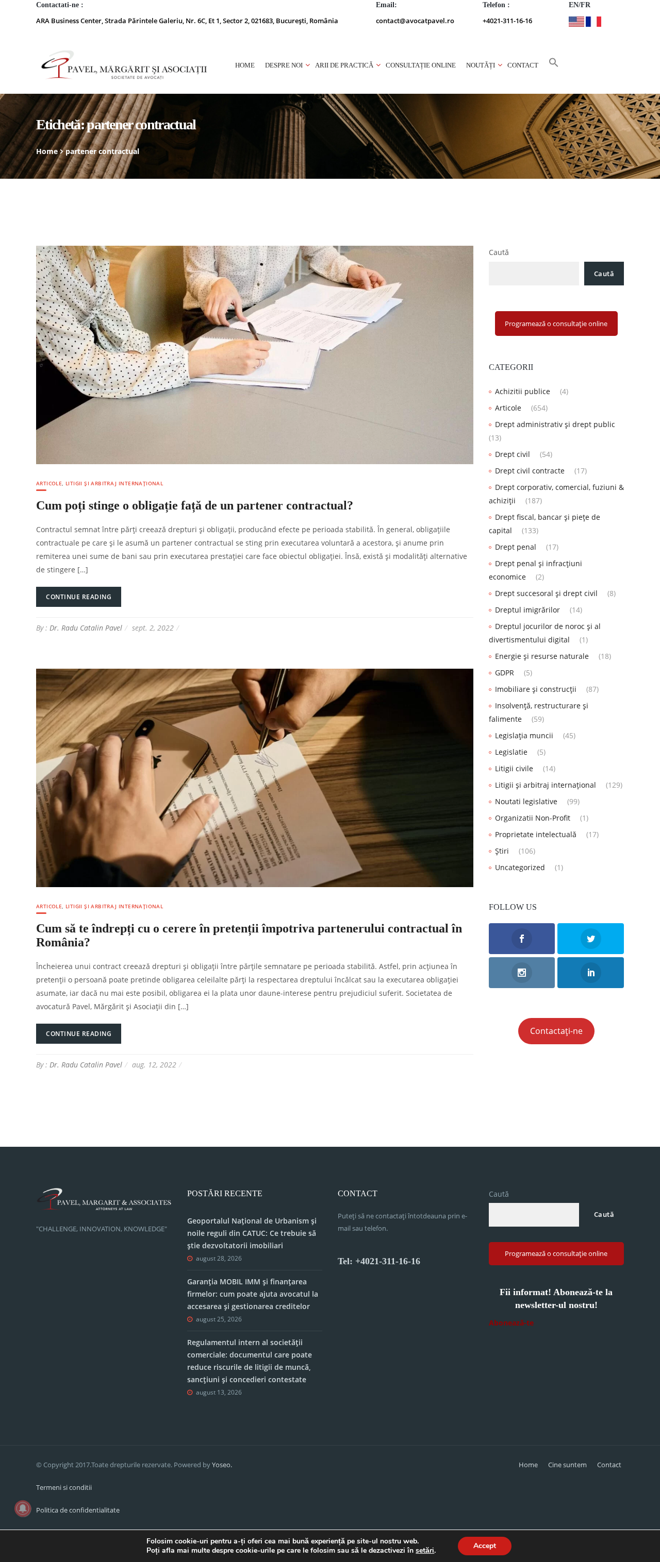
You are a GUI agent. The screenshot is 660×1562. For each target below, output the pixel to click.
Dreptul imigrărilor (527, 610)
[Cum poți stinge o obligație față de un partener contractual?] (254, 354)
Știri (502, 851)
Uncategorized (520, 867)
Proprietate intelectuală (535, 834)
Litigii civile (514, 768)
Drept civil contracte (530, 471)
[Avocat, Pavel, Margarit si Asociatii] (124, 65)
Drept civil (512, 454)
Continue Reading (78, 596)
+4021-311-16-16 (507, 20)
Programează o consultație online (556, 323)
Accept (484, 1546)
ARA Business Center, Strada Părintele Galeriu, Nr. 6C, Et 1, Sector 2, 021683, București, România (187, 20)
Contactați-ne (556, 1031)
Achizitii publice (522, 391)
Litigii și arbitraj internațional (114, 483)
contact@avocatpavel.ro (415, 20)
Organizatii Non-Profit (532, 818)
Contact (522, 65)
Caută (499, 252)
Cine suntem (567, 1464)
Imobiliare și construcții (535, 689)
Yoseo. (222, 1464)
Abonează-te (511, 1323)
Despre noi (284, 65)
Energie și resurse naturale (542, 656)
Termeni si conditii (64, 1487)
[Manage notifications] (22, 1508)
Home (245, 65)
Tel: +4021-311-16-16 (379, 1261)
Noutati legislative (526, 801)
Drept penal (515, 547)
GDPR (504, 672)
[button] (553, 65)
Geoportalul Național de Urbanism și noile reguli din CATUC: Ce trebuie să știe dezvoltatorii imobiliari (252, 1233)
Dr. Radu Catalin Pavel (86, 628)
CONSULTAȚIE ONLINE (421, 65)
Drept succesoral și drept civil (546, 593)
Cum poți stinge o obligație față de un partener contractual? (194, 505)
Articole (49, 483)
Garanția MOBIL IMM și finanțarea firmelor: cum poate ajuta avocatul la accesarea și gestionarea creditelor (252, 1294)
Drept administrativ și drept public (555, 424)
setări (425, 1550)
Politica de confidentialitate (78, 1510)
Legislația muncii (524, 735)
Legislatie (511, 752)
